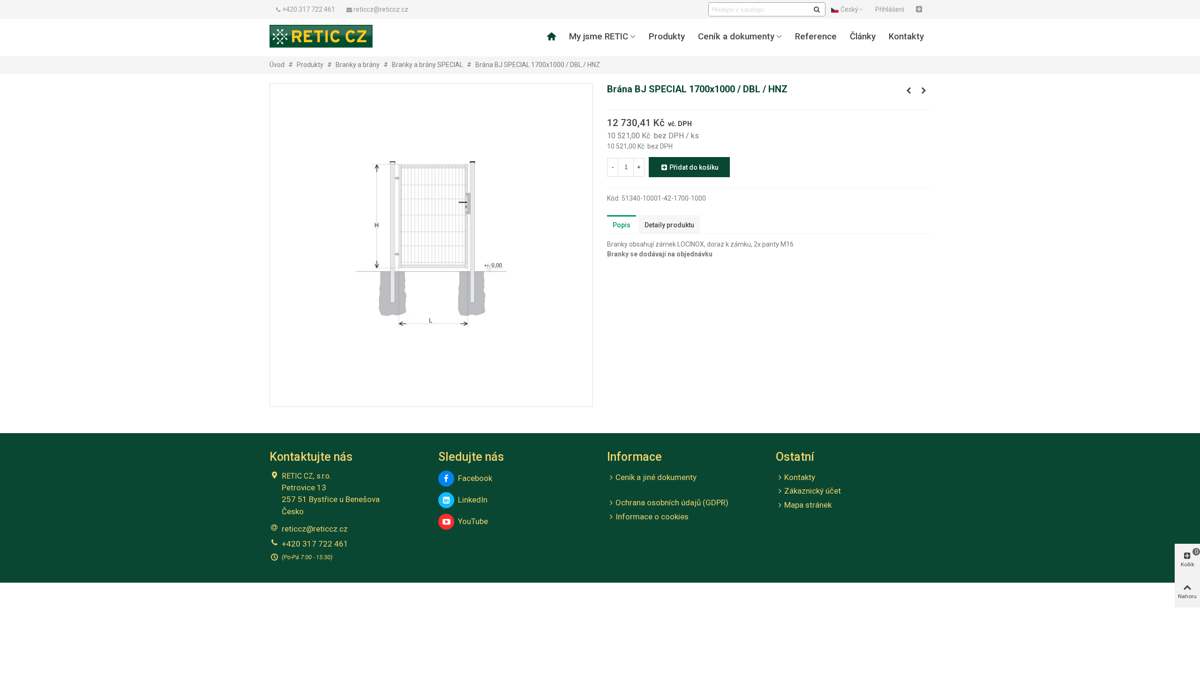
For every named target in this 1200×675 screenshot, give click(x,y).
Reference (816, 36)
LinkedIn (471, 499)
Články (863, 36)
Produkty (667, 36)
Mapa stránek (808, 505)
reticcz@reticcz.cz (315, 528)
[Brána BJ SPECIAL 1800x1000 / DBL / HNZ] (923, 90)
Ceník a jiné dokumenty (656, 477)
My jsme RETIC (598, 36)
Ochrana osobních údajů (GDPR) (671, 502)
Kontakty (906, 36)
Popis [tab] (621, 225)
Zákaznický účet (812, 490)
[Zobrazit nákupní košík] (920, 9)
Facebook (473, 478)
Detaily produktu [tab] (669, 225)
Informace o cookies (652, 516)
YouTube (471, 521)
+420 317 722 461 (315, 543)
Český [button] (849, 9)
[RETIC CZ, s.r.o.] (321, 36)
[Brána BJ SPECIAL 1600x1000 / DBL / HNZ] (908, 90)
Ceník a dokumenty (736, 36)
